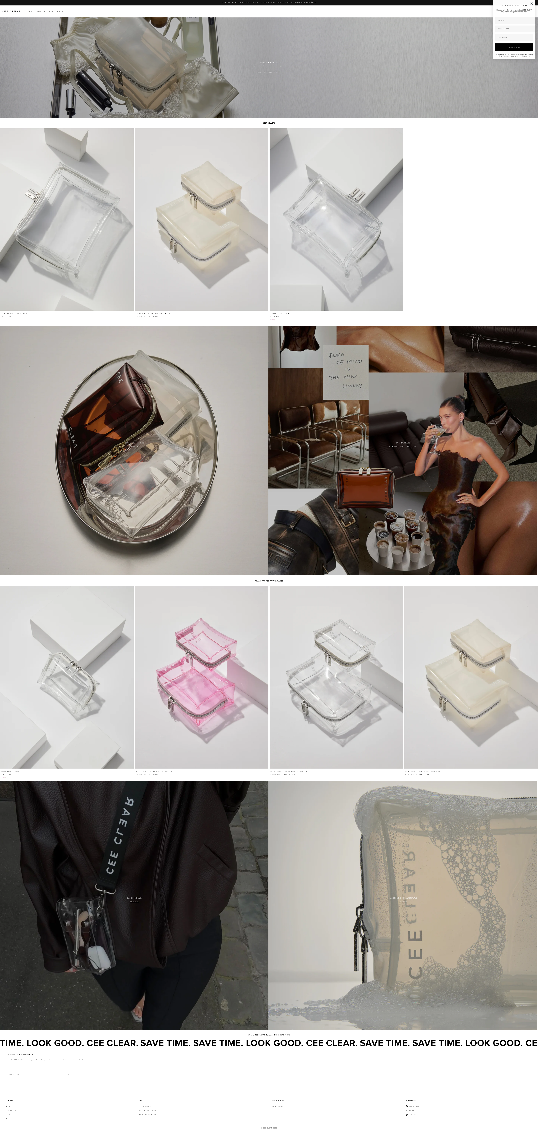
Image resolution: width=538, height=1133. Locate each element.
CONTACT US (11, 1110)
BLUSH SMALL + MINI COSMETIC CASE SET (154, 771)
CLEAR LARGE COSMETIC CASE (14, 313)
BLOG (51, 11)
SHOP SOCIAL (277, 1106)
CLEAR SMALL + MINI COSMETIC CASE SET (288, 771)
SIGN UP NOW (514, 47)
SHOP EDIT (134, 446)
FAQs (8, 1114)
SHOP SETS (41, 11)
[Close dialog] (531, 3)
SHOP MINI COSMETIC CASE (269, 72)
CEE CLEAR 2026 (270, 1128)
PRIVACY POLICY (145, 1106)
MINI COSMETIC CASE (10, 771)
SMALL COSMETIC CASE (280, 313)
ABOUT (60, 11)
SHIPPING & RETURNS (147, 1110)
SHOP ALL (30, 11)
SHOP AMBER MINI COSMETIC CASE (403, 446)
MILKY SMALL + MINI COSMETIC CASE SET (154, 313)
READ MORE (285, 1035)
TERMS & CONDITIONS (148, 1114)
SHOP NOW (134, 901)
